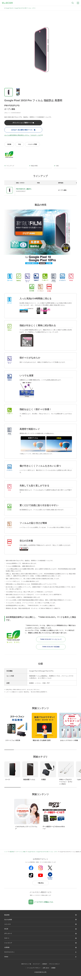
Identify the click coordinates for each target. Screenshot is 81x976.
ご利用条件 (44, 964)
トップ (5, 851)
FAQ (19, 144)
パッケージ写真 (32, 144)
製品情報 (12, 851)
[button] (40, 924)
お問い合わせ (46, 967)
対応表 (9, 144)
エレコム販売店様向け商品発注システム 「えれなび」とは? (22, 135)
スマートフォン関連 (20, 851)
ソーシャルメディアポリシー (33, 967)
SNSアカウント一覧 (26, 964)
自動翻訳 (53, 967)
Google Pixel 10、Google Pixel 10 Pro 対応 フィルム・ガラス (20, 8)
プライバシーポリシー (54, 964)
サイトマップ (36, 964)
